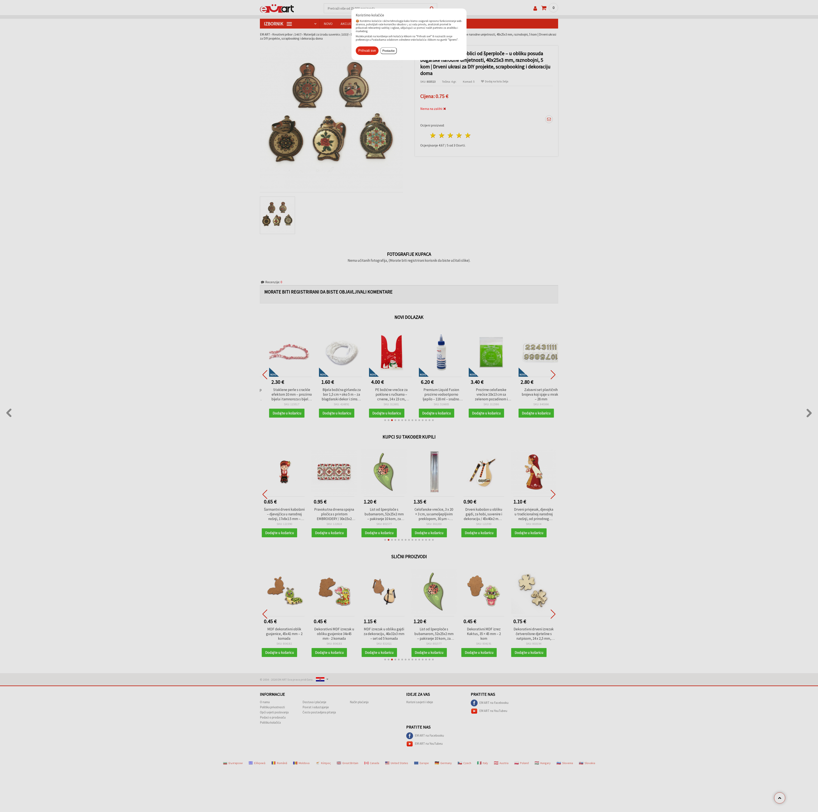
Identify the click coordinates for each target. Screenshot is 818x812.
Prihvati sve (367, 50)
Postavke (388, 50)
